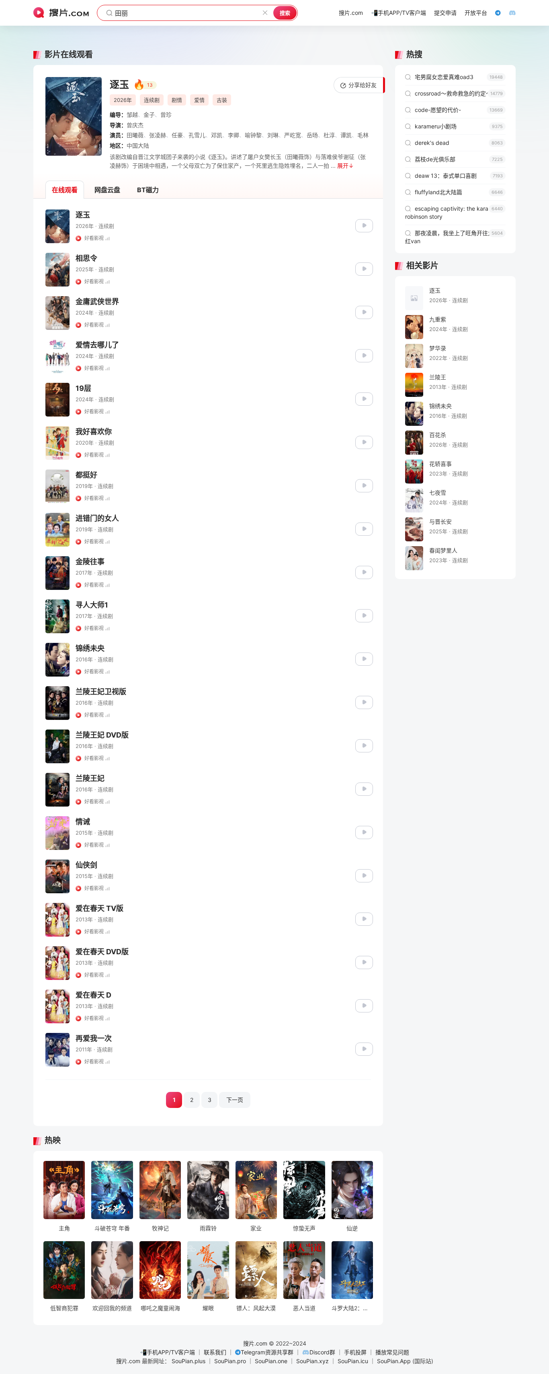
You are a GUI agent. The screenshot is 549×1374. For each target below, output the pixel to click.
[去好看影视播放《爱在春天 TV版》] (364, 918)
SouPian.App (394, 1361)
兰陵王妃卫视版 (101, 691)
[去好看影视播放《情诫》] (364, 831)
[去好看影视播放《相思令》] (364, 268)
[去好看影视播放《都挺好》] (364, 485)
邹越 (132, 114)
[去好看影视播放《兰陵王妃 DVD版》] (364, 745)
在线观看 (65, 190)
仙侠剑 (86, 865)
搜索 (285, 13)
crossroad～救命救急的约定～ (459, 93)
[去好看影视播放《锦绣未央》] (364, 658)
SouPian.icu (353, 1361)
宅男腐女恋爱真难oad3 (459, 76)
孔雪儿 (196, 135)
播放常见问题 (392, 1352)
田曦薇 (135, 135)
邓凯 (216, 135)
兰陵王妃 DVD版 (102, 735)
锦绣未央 (90, 648)
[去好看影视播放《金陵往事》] (364, 571)
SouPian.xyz (312, 1361)
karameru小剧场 (459, 126)
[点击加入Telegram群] (494, 12)
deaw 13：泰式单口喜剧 (459, 175)
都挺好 (86, 475)
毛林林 (365, 135)
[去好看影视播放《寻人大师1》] (364, 615)
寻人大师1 (92, 605)
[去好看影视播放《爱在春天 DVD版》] (364, 961)
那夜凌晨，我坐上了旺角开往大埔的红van (455, 237)
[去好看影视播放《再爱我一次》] (364, 1048)
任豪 (177, 135)
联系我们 (215, 1352)
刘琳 (273, 135)
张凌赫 (157, 135)
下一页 (234, 1099)
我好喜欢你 (94, 431)
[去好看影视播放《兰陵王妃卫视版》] (364, 701)
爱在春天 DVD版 (102, 951)
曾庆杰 (135, 125)
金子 (149, 114)
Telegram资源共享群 (267, 1352)
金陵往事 (90, 561)
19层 (83, 388)
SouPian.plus (188, 1361)
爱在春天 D (93, 995)
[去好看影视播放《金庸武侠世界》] (364, 311)
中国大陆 (138, 145)
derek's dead (459, 142)
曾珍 (166, 114)
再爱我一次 (94, 1038)
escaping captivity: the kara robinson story (454, 212)
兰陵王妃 (90, 778)
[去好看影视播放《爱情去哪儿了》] (364, 355)
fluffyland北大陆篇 (459, 192)
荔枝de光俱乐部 (459, 159)
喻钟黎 (253, 135)
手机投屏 (355, 1352)
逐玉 (83, 215)
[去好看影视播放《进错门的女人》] (364, 528)
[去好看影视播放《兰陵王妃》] (364, 788)
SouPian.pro (230, 1361)
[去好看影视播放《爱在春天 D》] (364, 1005)
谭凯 (346, 135)
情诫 (83, 821)
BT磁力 (148, 190)
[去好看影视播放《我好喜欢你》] (364, 441)
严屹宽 (292, 135)
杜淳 (329, 135)
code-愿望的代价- (459, 109)
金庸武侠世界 (97, 301)
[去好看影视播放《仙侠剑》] (364, 875)
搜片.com (255, 1343)
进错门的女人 (97, 518)
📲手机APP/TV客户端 (167, 1352)
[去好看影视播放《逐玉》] (364, 225)
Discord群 (322, 1352)
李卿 (233, 135)
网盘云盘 (107, 190)
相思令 (86, 258)
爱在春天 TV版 (99, 908)
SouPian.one (271, 1361)
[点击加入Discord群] (508, 12)
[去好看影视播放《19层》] (364, 398)
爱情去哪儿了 (97, 345)
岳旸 (312, 135)
